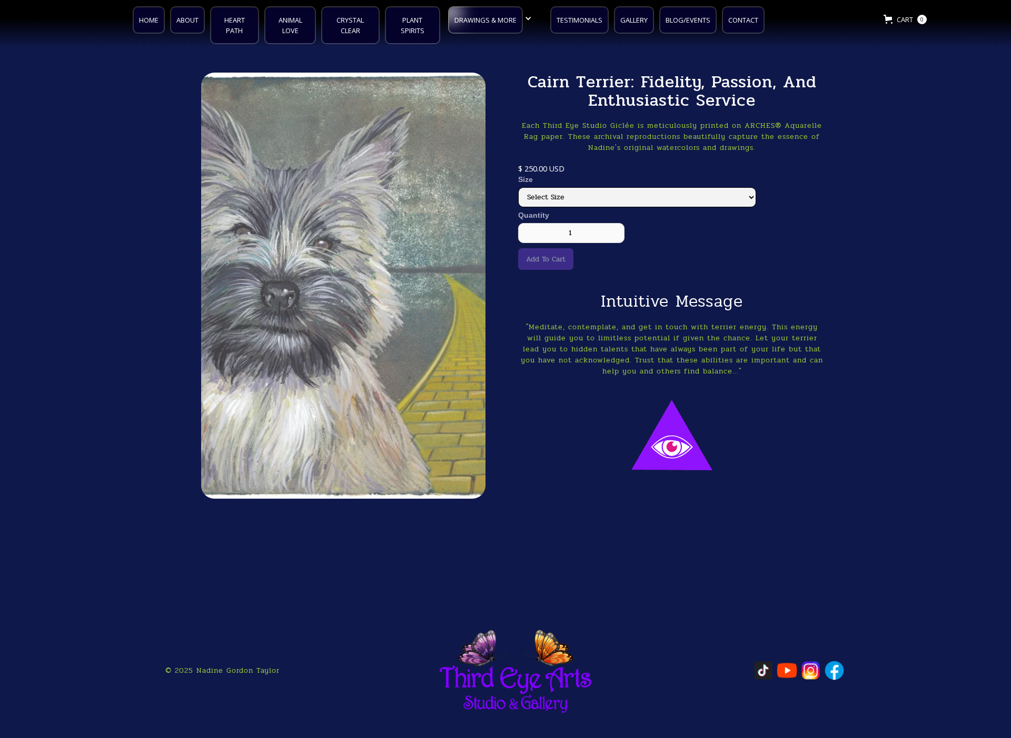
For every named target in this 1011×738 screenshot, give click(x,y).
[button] (492, 18)
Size (525, 179)
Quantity (533, 215)
